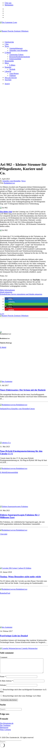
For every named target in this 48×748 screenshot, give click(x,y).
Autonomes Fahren (16, 55)
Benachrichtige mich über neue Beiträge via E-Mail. (22, 696)
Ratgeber (8, 67)
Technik (12, 69)
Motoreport (4, 727)
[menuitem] (26, 3)
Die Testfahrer (5, 725)
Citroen (32, 409)
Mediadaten (9, 5)
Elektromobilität (15, 59)
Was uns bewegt (11, 78)
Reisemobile (9, 61)
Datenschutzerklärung (17, 734)
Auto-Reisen (14, 73)
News (7, 46)
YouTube (8, 80)
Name (3, 677)
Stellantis (3, 409)
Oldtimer (12, 76)
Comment (3, 657)
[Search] (11, 709)
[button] (9, 299)
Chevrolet (3, 534)
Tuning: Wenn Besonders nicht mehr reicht (20, 576)
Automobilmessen (16, 48)
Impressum (4, 734)
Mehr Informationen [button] (7, 290)
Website (3, 685)
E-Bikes (12, 65)
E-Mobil (8, 53)
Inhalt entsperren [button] (6, 292)
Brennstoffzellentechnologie (19, 57)
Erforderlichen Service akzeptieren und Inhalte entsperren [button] (21, 294)
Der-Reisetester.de (6, 723)
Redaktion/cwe (9, 183)
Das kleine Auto (6, 212)
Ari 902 (2, 313)
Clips (7, 44)
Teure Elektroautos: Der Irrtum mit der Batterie (23, 390)
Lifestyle (8, 71)
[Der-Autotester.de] (24, 24)
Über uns (8, 3)
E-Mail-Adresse (6, 681)
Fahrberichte (9, 42)
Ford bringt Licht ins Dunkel (14, 635)
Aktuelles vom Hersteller (18, 50)
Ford (8, 593)
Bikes (7, 63)
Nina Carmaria (5, 730)
